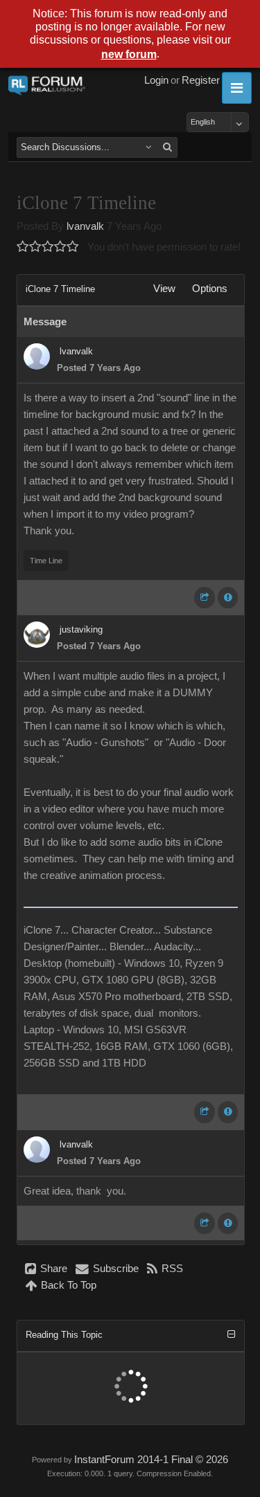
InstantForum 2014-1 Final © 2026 (151, 1459)
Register (201, 80)
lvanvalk (85, 226)
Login (156, 80)
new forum (129, 54)
